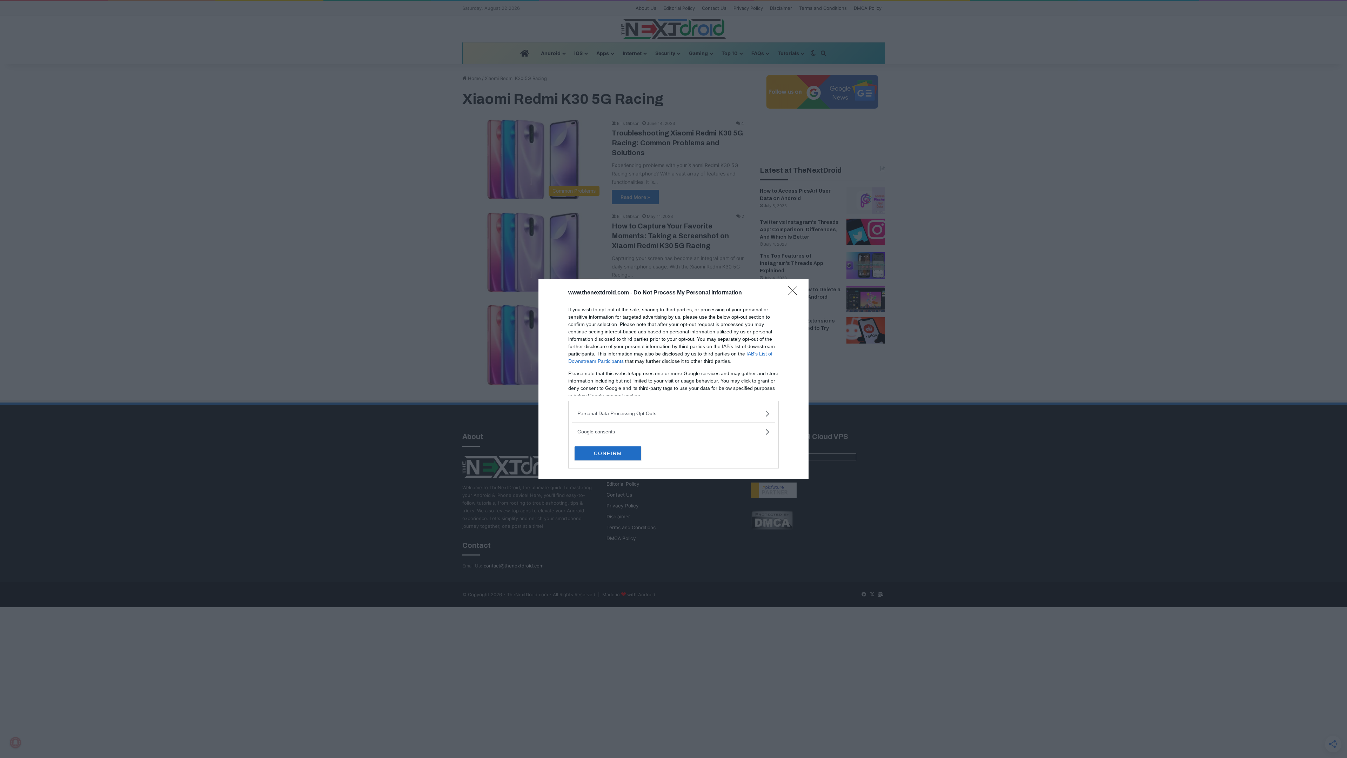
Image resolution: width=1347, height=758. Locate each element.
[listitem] (673, 413)
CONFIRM (608, 453)
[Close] (795, 293)
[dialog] (673, 379)
